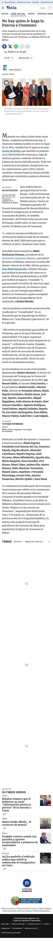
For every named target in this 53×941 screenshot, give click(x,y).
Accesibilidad (17, 928)
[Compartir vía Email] (27, 47)
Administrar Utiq (30, 928)
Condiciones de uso (34, 924)
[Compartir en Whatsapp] (16, 47)
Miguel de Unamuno (34, 541)
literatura (18, 541)
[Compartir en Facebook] (4, 47)
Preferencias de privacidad (10, 933)
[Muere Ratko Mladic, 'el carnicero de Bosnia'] (45, 823)
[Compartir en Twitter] (10, 47)
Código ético (5, 928)
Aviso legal (5, 924)
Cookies (46, 924)
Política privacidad (18, 924)
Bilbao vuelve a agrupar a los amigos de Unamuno (17, 431)
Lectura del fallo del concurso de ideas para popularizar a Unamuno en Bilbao (10, 199)
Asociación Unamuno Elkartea (19, 258)
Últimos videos (14, 792)
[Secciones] (3, 8)
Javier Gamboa (15, 70)
